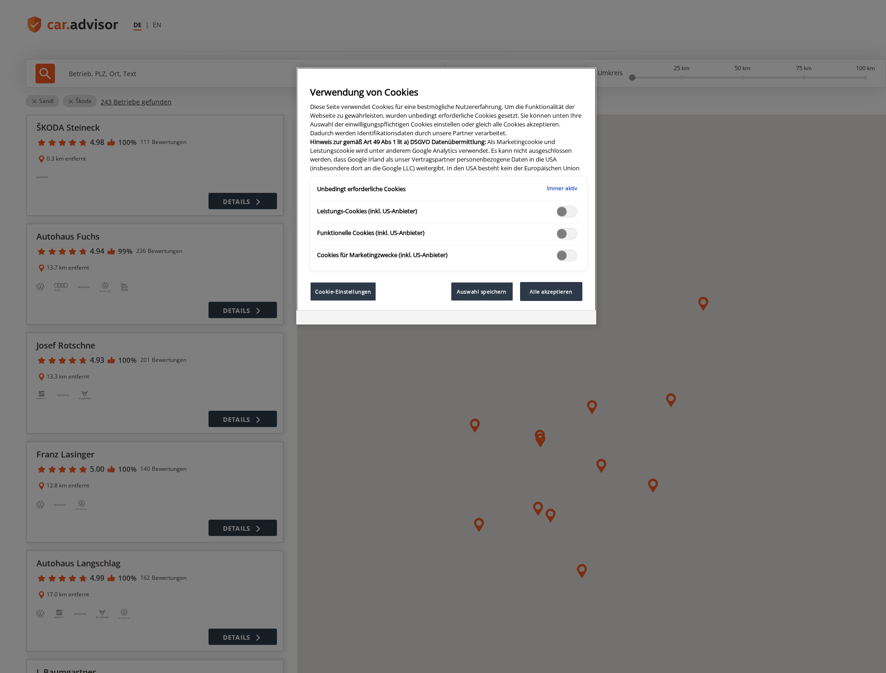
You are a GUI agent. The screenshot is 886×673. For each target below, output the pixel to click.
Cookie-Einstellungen (343, 291)
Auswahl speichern (482, 291)
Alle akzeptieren (551, 291)
